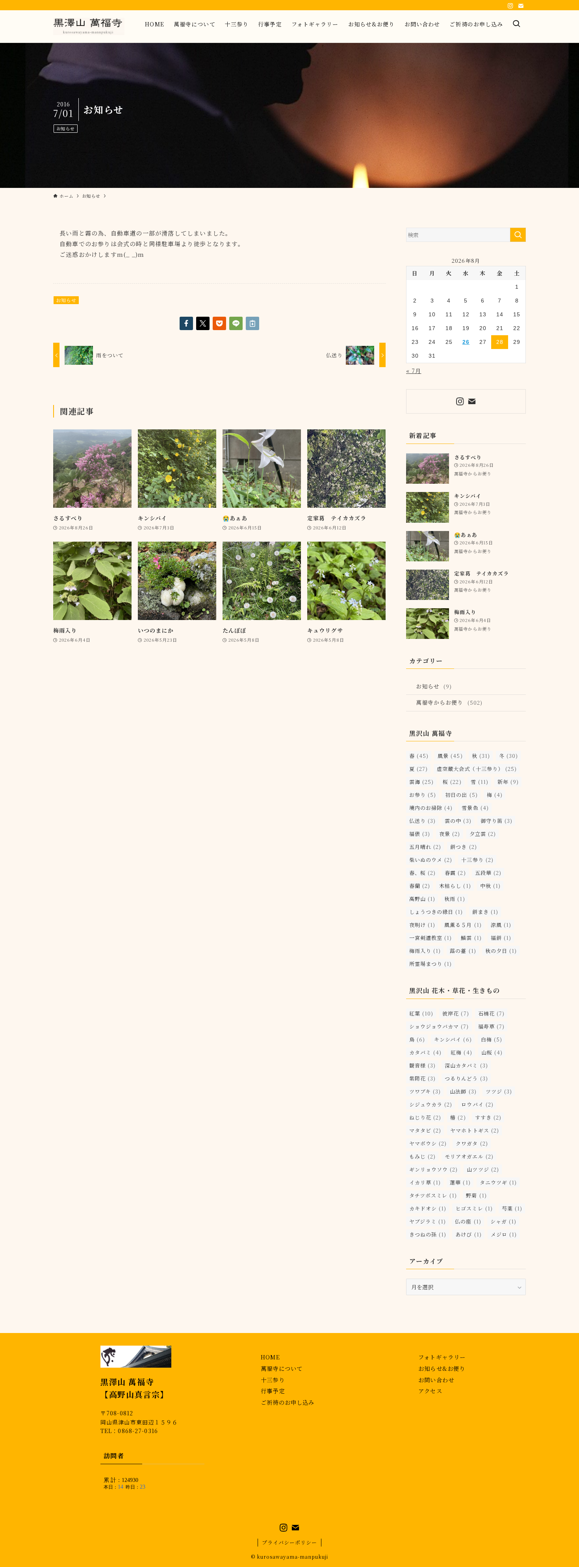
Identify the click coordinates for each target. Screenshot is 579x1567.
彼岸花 (455, 1013)
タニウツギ (498, 1182)
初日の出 (461, 794)
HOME (270, 1357)
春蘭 (419, 885)
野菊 (476, 1195)
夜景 (449, 833)
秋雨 (454, 898)
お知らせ (65, 128)
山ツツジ (483, 1169)
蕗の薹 (463, 950)
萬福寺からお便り (449, 702)
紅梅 (461, 1052)
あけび (468, 1234)
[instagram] (510, 6)
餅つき (463, 846)
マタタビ (425, 1130)
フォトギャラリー (442, 1357)
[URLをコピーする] (252, 323)
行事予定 (273, 1391)
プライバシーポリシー (289, 1542)
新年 (508, 781)
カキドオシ (427, 1208)
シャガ (503, 1221)
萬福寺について (281, 1368)
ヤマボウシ (428, 1143)
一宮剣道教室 (430, 937)
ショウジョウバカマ (439, 1026)
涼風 (501, 924)
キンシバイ (452, 1039)
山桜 (492, 1052)
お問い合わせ (436, 1380)
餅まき (485, 911)
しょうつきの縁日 (436, 911)
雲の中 (458, 820)
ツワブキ (425, 1091)
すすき (488, 1117)
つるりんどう (466, 1078)
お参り (422, 794)
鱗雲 (471, 937)
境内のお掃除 (431, 807)
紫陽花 (422, 1078)
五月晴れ (425, 846)
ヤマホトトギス (474, 1130)
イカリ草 (425, 1182)
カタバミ (425, 1052)
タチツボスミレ (433, 1195)
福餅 (501, 937)
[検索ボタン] (517, 23)
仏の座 (468, 1221)
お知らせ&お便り (441, 1368)
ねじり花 (425, 1117)
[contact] (521, 6)
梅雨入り (425, 950)
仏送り (422, 820)
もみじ (422, 1156)
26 (466, 342)
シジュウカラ (430, 1104)
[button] (186, 323)
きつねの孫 (427, 1234)
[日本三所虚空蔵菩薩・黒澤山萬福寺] (88, 26)
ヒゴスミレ (473, 1208)
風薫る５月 (462, 924)
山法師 (463, 1091)
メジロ (504, 1234)
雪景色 (475, 807)
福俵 (419, 833)
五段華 (488, 872)
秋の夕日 (501, 950)
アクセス (430, 1391)
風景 (450, 755)
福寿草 (491, 1026)
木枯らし (455, 885)
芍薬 (512, 1208)
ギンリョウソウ (433, 1169)
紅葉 (421, 1013)
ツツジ (499, 1091)
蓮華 (460, 1182)
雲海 (421, 781)
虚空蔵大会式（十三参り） (477, 768)
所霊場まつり (430, 963)
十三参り (477, 859)
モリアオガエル (469, 1156)
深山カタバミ (466, 1065)
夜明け (422, 924)
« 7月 (413, 371)
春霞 (455, 872)
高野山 (422, 898)
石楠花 (491, 1013)
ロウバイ (477, 1104)
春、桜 (422, 872)
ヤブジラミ (427, 1221)
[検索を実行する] (518, 235)
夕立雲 (483, 833)
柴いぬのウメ (430, 859)
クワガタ (472, 1143)
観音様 (422, 1065)
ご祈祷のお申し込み (287, 1402)
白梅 (491, 1039)
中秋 (490, 885)
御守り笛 (496, 820)
